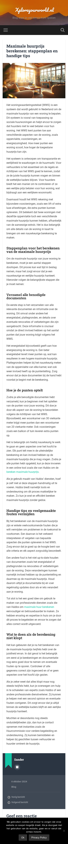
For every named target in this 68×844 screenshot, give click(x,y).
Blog (13, 787)
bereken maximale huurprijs (22, 471)
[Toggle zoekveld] (63, 30)
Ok (22, 837)
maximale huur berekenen (39, 607)
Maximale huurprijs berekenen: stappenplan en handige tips (32, 50)
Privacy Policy (39, 837)
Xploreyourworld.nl (34, 10)
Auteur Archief (17, 767)
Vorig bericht (18, 797)
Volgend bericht (19, 802)
